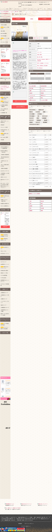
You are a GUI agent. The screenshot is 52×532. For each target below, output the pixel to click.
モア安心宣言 (3, 277)
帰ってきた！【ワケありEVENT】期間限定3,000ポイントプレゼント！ (5, 185)
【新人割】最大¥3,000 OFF (5, 158)
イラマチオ (46, 63)
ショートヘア (32, 95)
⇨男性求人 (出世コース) (4, 239)
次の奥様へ (45, 18)
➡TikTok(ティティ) (5, 253)
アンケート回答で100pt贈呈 (4, 328)
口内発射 (41, 63)
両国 (42, 205)
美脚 (41, 54)
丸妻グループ (3, 305)
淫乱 (41, 57)
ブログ (41, 37)
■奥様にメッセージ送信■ (34, 193)
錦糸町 (30, 205)
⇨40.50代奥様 (3, 35)
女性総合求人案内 (4, 270)
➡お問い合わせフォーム (5, 196)
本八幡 (42, 208)
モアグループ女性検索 (5, 285)
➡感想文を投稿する (5, 203)
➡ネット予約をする (5, 28)
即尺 (38, 63)
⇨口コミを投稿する (4, 205)
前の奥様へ (18, 18)
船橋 (42, 210)
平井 (30, 203)
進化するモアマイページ (4, 267)
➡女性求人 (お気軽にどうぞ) (4, 235)
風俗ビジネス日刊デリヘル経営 (5, 314)
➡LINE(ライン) (5, 248)
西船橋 (30, 210)
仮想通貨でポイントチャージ (5, 281)
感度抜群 (39, 60)
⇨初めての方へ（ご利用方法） (4, 122)
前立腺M (45, 65)
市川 (30, 208)
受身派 (42, 93)
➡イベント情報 (5, 39)
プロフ (30, 37)
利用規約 (20, 523)
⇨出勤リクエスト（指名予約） (4, 200)
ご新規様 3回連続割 (5, 154)
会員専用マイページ (5, 264)
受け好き (39, 59)
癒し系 (38, 57)
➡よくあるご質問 (4, 137)
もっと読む (5, 60)
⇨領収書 (2, 139)
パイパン (43, 88)
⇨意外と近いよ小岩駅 (5, 134)
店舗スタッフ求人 (4, 272)
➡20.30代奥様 (4, 33)
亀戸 (42, 203)
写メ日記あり (40, 67)
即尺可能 (31, 88)
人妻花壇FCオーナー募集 (4, 310)
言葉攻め (41, 65)
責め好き (43, 59)
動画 (34, 37)
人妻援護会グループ (5, 307)
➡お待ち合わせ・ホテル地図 (5, 130)
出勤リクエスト (32, 100)
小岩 (30, 201)
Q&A (38, 37)
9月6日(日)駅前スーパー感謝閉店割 (5, 147)
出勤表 (31, 18)
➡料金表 (2, 124)
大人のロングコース (5, 170)
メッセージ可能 (44, 100)
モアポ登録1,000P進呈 (5, 324)
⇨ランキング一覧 (4, 42)
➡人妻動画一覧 (4, 112)
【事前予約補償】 (4, 168)
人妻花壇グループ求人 (5, 296)
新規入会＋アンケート (5, 180)
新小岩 (42, 201)
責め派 (30, 93)
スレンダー (39, 52)
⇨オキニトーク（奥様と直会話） (5, 102)
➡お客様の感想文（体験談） (4, 106)
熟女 (42, 97)
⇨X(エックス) (3, 251)
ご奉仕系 (31, 97)
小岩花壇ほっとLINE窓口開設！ (5, 174)
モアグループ (3, 261)
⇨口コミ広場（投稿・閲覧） (4, 109)
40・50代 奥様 (32, 85)
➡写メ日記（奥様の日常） (4, 98)
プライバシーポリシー (29, 523)
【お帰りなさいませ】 (4, 161)
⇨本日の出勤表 (4, 24)
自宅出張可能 (43, 85)
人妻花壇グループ (4, 292)
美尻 (38, 54)
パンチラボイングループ (5, 302)
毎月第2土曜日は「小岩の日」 (4, 151)
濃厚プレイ (48, 59)
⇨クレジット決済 (4, 127)
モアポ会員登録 (4, 275)
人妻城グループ (4, 298)
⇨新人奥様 (3, 31)
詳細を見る (5, 226)
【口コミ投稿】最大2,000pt (5, 165)
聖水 (38, 65)
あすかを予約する (20, 106)
